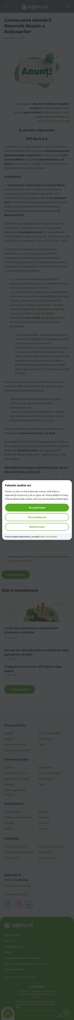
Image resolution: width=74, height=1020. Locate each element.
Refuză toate (37, 526)
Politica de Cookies (48, 536)
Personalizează (37, 517)
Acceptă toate (37, 507)
